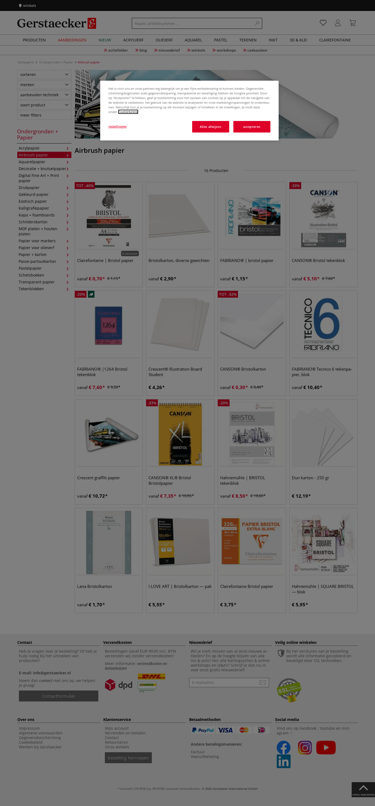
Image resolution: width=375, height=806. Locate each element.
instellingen (117, 126)
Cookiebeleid (128, 112)
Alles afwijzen (210, 127)
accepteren (252, 127)
